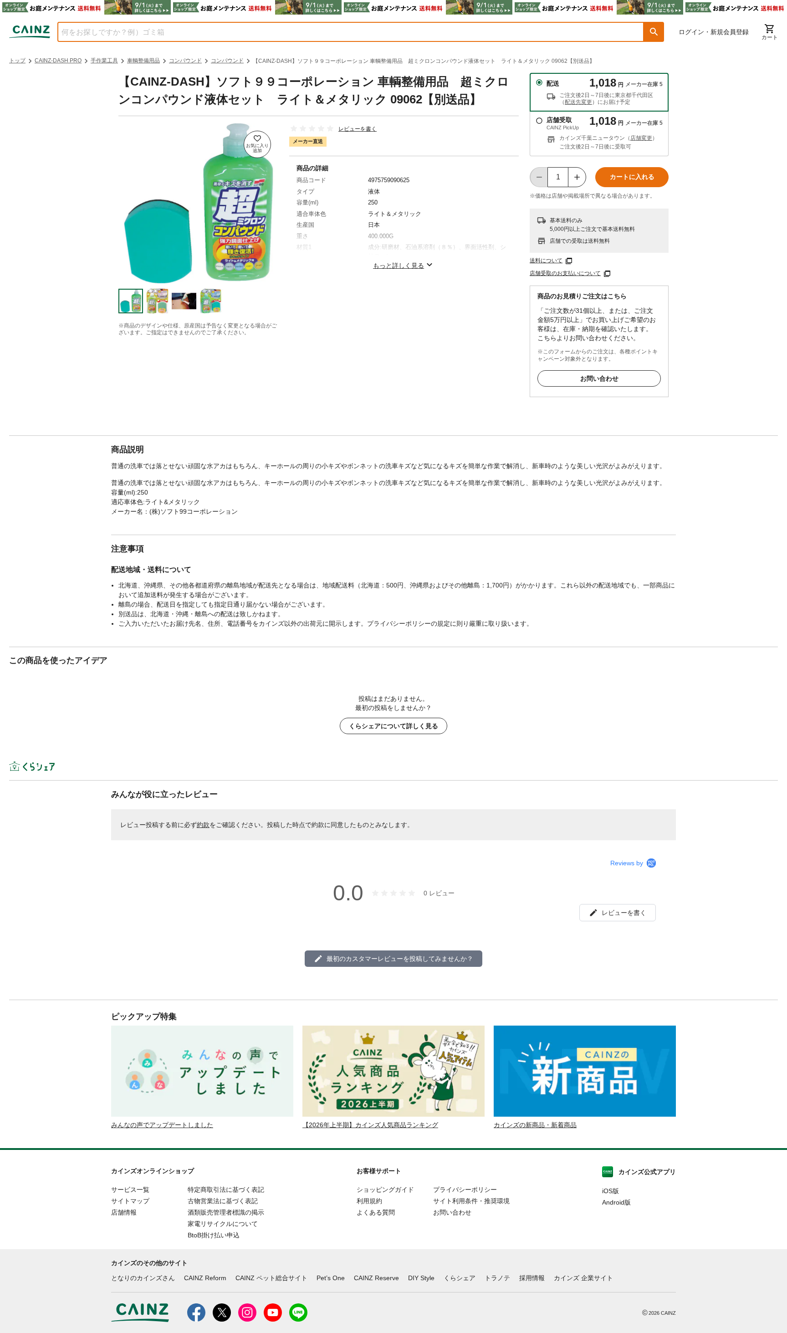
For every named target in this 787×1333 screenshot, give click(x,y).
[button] (654, 32)
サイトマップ (130, 1201)
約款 (203, 824)
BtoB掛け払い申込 (214, 1235)
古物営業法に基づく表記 (223, 1201)
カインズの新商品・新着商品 (535, 1125)
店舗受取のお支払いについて (565, 273)
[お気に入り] (257, 144)
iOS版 (610, 1191)
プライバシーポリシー (465, 1189)
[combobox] (343, 32)
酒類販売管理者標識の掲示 (226, 1212)
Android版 (616, 1202)
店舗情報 (124, 1212)
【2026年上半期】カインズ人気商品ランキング (370, 1125)
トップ (17, 60)
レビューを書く (357, 129)
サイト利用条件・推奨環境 (471, 1201)
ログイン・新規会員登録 (714, 32)
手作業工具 (104, 60)
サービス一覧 (130, 1189)
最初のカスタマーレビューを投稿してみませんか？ (400, 958)
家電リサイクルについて (223, 1223)
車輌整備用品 (143, 60)
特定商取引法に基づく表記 (226, 1189)
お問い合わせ (599, 378)
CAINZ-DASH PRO (58, 60)
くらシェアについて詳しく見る (393, 726)
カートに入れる (632, 176)
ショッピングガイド (385, 1189)
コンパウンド (185, 60)
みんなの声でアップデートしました (162, 1125)
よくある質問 (376, 1212)
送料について (546, 260)
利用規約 (369, 1201)
